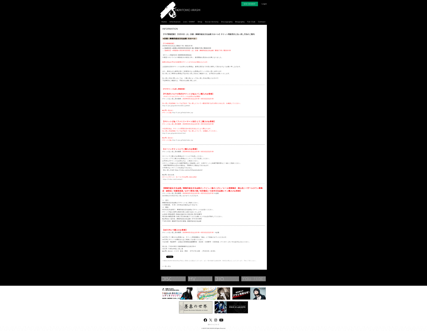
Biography (240, 22)
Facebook (205, 319)
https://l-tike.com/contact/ (172, 179)
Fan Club (251, 22)
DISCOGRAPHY (178, 278)
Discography (227, 22)
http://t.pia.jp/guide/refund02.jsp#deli (176, 105)
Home (164, 22)
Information (175, 22)
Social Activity (212, 22)
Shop (200, 22)
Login (264, 4)
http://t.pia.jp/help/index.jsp (182, 112)
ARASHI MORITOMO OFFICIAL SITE (180, 10)
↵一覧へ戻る (166, 266)
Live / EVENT (189, 22)
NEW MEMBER (249, 4)
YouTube (258, 278)
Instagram (215, 320)
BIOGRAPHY (231, 278)
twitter (210, 320)
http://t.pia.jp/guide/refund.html (174, 133)
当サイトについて (213, 324)
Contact (262, 22)
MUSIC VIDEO (204, 278)
